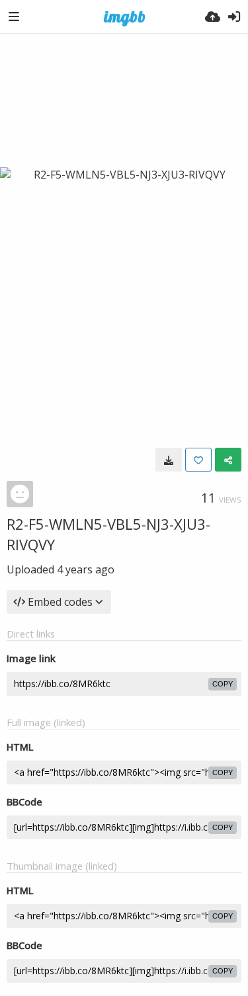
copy (222, 684)
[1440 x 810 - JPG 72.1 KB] (168, 460)
